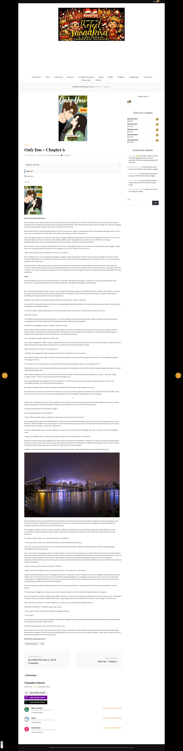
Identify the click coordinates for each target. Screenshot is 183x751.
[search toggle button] (154, 2)
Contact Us (147, 77)
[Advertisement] (91, 61)
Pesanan (98, 80)
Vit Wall (100, 77)
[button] (28, 176)
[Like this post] (25, 182)
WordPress (120, 748)
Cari (128, 199)
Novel (42, 644)
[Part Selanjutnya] (178, 375)
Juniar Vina (31, 155)
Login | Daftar (36, 77)
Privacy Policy (86, 80)
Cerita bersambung (31, 644)
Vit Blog (110, 77)
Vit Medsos (121, 77)
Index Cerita (58, 77)
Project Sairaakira (65, 748)
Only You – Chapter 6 (129, 104)
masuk (34, 687)
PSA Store (70, 77)
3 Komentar (67, 155)
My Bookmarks (134, 77)
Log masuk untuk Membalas (112, 708)
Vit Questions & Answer (86, 77)
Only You (27, 145)
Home (47, 77)
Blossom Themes (101, 748)
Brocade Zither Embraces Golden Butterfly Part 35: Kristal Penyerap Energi (143, 182)
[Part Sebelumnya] (5, 375)
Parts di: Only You (32, 165)
